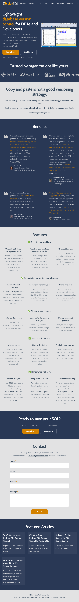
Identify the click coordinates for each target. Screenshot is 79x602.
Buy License (28, 52)
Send (39, 512)
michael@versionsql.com (38, 455)
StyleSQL (62, 597)
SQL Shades (55, 597)
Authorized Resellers (43, 597)
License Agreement (20, 597)
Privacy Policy (31, 597)
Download (10, 52)
